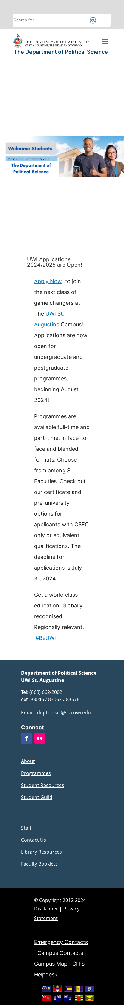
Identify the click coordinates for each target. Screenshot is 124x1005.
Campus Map (50, 964)
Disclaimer (46, 908)
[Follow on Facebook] (26, 738)
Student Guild (36, 797)
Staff (26, 828)
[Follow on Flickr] (39, 738)
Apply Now (48, 281)
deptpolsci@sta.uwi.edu (64, 712)
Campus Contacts (60, 953)
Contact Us (33, 840)
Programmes (36, 773)
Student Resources (42, 785)
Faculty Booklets (39, 864)
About (28, 761)
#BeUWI (46, 638)
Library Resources (42, 852)
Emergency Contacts (61, 942)
